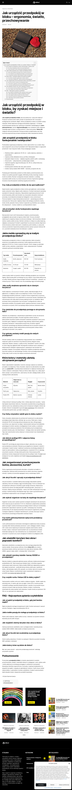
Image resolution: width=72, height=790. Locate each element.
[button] (69, 763)
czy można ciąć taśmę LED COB (16, 573)
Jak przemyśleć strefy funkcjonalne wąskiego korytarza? (20, 69)
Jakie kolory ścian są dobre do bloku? (16, 97)
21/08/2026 (58, 709)
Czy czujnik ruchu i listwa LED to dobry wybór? (17, 89)
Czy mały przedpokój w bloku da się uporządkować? (18, 67)
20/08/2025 (4, 24)
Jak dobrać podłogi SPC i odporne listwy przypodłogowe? (20, 79)
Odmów (52, 784)
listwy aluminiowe (29, 408)
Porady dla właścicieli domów (34, 690)
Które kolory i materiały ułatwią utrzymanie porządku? (18, 76)
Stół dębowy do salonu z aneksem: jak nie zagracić (8, 729)
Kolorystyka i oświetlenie (10, 690)
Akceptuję (41, 784)
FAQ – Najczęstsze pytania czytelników (15, 90)
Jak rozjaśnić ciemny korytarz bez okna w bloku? (18, 94)
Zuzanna (6, 732)
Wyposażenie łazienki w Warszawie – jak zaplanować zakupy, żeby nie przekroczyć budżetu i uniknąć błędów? (63, 730)
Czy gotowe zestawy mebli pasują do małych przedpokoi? (20, 75)
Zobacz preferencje (64, 784)
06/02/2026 (26, 732)
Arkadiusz (36, 732)
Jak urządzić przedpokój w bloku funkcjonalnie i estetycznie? (20, 66)
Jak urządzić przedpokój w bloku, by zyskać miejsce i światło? (20, 65)
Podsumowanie (9, 99)
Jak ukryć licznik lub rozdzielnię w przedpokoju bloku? (19, 96)
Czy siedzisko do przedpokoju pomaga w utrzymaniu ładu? (20, 73)
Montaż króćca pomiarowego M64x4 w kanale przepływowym (62, 715)
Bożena (21, 732)
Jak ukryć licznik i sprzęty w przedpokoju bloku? (18, 82)
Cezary (63, 702)
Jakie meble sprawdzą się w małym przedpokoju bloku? (19, 70)
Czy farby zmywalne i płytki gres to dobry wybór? (18, 77)
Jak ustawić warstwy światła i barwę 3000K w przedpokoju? (20, 87)
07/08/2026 (58, 724)
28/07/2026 (58, 734)
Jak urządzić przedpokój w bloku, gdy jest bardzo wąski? (20, 92)
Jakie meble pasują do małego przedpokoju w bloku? (19, 93)
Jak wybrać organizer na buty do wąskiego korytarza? (19, 83)
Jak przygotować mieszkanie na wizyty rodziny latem (24, 729)
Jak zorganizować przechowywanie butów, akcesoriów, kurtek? (21, 80)
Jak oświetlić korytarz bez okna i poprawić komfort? (18, 86)
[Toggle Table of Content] (34, 63)
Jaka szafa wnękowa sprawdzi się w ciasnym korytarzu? (19, 72)
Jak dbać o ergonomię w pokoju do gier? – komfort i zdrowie (39, 729)
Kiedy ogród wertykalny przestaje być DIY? (62, 707)
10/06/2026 (11, 732)
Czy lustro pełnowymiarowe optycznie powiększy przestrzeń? (21, 85)
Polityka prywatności (57, 787)
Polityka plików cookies (48, 787)
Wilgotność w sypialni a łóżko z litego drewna (62, 722)
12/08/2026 (58, 717)
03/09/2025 (42, 732)
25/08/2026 (58, 702)
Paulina (9, 24)
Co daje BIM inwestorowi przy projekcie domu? (62, 700)
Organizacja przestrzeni (7, 8)
